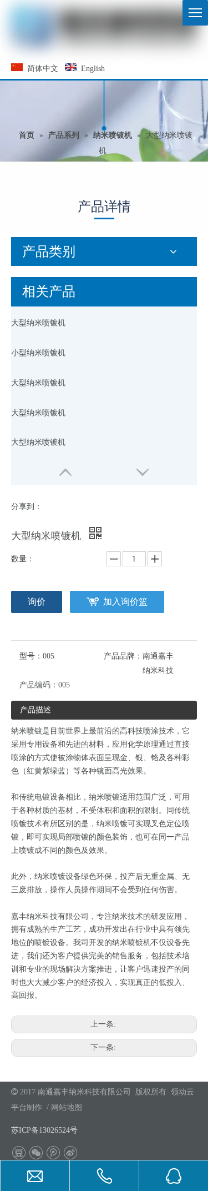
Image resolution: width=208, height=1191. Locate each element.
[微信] (36, 1153)
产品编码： (38, 685)
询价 (36, 601)
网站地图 (66, 1107)
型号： (31, 656)
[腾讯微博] (53, 1153)
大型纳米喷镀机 (38, 323)
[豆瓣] (19, 1153)
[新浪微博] (70, 1153)
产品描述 (35, 710)
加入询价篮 (125, 601)
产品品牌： (123, 656)
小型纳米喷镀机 (38, 353)
